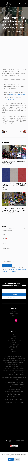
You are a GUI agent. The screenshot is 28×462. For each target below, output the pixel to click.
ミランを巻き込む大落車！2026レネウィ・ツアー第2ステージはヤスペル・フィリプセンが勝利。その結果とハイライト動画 (13, 210)
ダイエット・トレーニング (14, 340)
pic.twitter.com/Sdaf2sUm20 (17, 94)
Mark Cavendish (14, 379)
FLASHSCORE (20, 441)
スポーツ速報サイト (9, 441)
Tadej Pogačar (14, 394)
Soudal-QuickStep (9, 391)
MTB (14, 334)
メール (5, 238)
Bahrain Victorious (6, 370)
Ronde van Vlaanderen (10, 389)
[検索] (22, 3)
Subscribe (14, 294)
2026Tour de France (10, 368)
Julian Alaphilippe (13, 377)
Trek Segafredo (23, 396)
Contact (14, 315)
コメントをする (7, 248)
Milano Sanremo (7, 384)
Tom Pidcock (16, 396)
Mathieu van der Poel (14, 382)
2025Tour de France (10, 366)
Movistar (13, 384)
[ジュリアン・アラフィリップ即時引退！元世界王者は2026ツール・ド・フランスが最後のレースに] (14, 175)
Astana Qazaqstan (20, 368)
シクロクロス (14, 338)
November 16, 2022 (9, 99)
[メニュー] (25, 3)
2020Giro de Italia (8, 356)
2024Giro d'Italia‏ (19, 362)
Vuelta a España (8, 402)
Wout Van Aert (18, 402)
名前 (4, 234)
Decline (17, 459)
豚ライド (14, 351)
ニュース (24, 11)
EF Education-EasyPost (20, 372)
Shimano (19, 389)
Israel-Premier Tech (5, 377)
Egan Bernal (6, 374)
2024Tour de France (10, 364)
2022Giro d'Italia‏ (6, 360)
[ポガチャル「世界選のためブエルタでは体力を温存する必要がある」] (14, 152)
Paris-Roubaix (20, 384)
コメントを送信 (7, 265)
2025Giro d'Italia (17, 364)
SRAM (22, 391)
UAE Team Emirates (11, 399)
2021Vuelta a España (20, 358)
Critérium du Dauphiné (20, 370)
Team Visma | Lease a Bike (7, 396)
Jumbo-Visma (21, 377)
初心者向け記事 (14, 346)
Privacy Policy (12, 261)
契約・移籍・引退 (14, 348)
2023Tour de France (10, 362)
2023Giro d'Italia (22, 360)
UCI (20, 399)
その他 (14, 336)
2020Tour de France (17, 356)
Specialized (17, 391)
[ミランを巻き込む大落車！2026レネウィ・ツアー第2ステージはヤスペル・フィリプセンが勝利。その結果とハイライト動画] (14, 199)
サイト (4, 243)
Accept (10, 459)
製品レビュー (14, 349)
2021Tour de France (8, 358)
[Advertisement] (14, 53)
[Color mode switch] (19, 3)
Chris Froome (13, 370)
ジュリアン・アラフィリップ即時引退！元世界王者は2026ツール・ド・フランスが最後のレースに (14, 185)
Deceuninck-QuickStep (9, 372)
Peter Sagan (7, 387)
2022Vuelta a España (14, 360)
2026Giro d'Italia (19, 366)
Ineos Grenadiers (16, 374)
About (14, 311)
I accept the (9, 261)
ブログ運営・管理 (14, 344)
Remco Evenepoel (17, 387)
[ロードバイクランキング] (14, 445)
